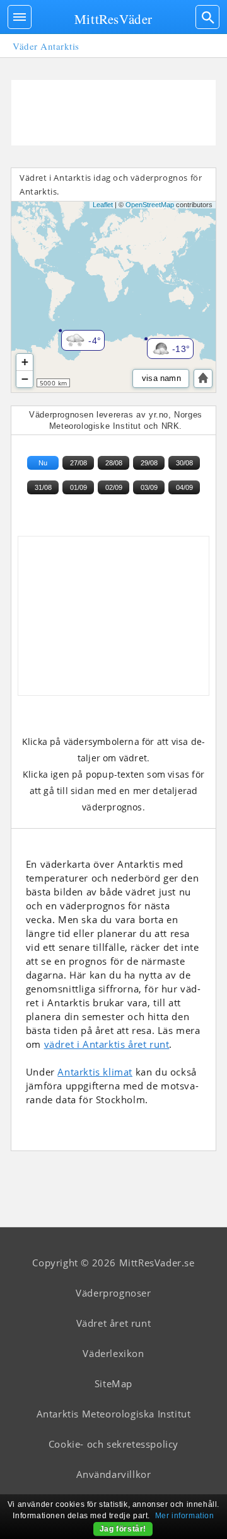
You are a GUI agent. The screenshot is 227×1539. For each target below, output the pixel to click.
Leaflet (103, 204)
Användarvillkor (113, 1474)
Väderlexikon (113, 1353)
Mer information (184, 1515)
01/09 (78, 487)
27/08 (78, 463)
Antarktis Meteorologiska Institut (114, 1413)
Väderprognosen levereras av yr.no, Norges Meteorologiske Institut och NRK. (115, 420)
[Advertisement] (113, 112)
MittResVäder (113, 19)
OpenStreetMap (149, 204)
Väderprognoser (113, 1292)
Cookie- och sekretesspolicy (113, 1444)
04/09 (184, 487)
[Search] (207, 17)
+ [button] (25, 361)
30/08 (184, 463)
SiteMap (113, 1383)
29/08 (149, 463)
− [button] (25, 378)
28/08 (113, 463)
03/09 (149, 487)
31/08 (43, 487)
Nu (42, 463)
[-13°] (150, 342)
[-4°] (65, 334)
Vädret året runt (113, 1323)
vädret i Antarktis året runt (107, 1044)
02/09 (113, 487)
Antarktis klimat (94, 1071)
